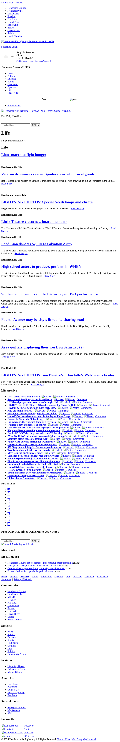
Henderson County (17, 8)
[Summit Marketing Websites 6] (17, 544)
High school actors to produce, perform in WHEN (41, 266)
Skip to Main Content (11, 2)
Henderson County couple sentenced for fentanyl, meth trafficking (40, 562)
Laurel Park (13, 22)
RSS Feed (29, 736)
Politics (11, 76)
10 (9, 494)
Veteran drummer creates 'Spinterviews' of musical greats (48, 174)
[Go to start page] (9, 489)
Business (12, 78)
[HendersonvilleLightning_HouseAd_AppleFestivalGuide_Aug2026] (36, 111)
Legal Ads (13, 93)
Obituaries (13, 84)
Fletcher (11, 16)
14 (9, 505)
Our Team (13, 684)
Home (11, 73)
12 (9, 500)
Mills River (13, 13)
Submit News (14, 105)
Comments (70, 396)
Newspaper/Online (17, 707)
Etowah (11, 27)
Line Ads (77, 576)
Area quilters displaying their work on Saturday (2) (42, 347)
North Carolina (15, 36)
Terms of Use (63, 739)
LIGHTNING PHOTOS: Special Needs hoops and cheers (46, 202)
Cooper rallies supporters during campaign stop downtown (36, 568)
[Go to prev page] (9, 491)
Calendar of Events (17, 669)
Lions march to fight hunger (23, 155)
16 (9, 511)
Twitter (27, 729)
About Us (89, 576)
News (10, 631)
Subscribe (6, 46)
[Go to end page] (9, 525)
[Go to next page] (9, 522)
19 (9, 520)
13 (9, 503)
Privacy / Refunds (23, 579)
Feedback (12, 695)
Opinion (12, 87)
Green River (14, 30)
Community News (17, 654)
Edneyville (13, 24)
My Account (14, 710)
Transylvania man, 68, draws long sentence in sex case (34, 565)
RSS (10, 713)
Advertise (12, 687)
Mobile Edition (15, 672)
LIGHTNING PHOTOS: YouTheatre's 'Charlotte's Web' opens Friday (58, 375)
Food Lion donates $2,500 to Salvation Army (36, 244)
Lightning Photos (16, 666)
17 (9, 514)
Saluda (11, 33)
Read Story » (7, 183)
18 (9, 517)
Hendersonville (15, 10)
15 (9, 508)
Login (15, 46)
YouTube (28, 732)
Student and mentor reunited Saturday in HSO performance (49, 294)
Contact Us (102, 576)
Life (10, 90)
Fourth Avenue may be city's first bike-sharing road (42, 319)
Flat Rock (12, 19)
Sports (11, 81)
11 (9, 497)
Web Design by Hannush (84, 739)
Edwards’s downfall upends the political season (31, 571)
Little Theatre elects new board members (34, 222)
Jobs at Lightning (16, 692)
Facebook (29, 725)
